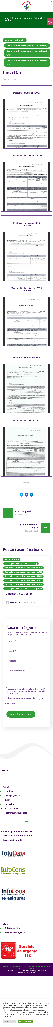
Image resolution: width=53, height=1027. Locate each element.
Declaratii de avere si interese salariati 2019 (27, 62)
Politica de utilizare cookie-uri (34, 967)
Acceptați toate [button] (25, 1021)
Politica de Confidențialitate (17, 835)
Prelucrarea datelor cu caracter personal (21, 966)
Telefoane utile (13, 928)
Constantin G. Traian (19, 593)
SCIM (7, 800)
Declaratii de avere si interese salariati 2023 (23, 580)
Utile (5, 924)
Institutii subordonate (16, 813)
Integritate (10, 804)
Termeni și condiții (12, 840)
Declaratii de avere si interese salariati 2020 (24, 568)
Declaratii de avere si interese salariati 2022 (23, 576)
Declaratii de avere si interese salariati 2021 (23, 572)
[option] (26, 581)
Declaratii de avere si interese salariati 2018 (27, 53)
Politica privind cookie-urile (17, 831)
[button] (50, 21)
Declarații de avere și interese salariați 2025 (23, 589)
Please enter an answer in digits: (25, 698)
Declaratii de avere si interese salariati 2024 (24, 584)
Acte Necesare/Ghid (15, 932)
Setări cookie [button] (10, 1021)
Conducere (10, 791)
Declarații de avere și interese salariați (27, 45)
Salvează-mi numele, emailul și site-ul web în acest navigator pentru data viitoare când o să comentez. (26, 691)
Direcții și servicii (14, 795)
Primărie (7, 787)
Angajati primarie (33, 18)
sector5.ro (15, 602)
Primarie (16, 18)
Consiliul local (10, 808)
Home (6, 18)
